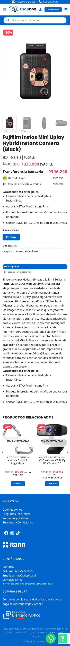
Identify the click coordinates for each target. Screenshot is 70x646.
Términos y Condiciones (18, 522)
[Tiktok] (18, 533)
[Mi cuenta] (40, 9)
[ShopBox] (22, 10)
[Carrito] (65, 10)
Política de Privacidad (18, 632)
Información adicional (17, 271)
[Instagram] (12, 533)
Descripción (11, 266)
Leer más (18, 483)
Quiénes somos (12, 509)
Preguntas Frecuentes (17, 514)
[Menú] (5, 9)
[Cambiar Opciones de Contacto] (62, 638)
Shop (15, 131)
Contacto (8, 567)
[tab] (35, 266)
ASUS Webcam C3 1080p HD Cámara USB (52, 462)
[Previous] (8, 71)
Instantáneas (31, 251)
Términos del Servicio (49, 632)
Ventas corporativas (15, 518)
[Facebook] (6, 533)
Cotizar (11, 237)
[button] (51, 638)
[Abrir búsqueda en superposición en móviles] (35, 20)
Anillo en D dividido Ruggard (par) (17, 462)
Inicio (5, 131)
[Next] (63, 71)
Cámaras (26, 131)
